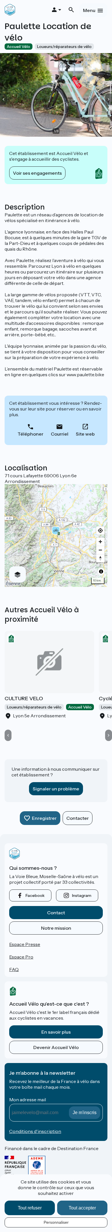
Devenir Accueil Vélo (56, 1047)
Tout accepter (82, 1207)
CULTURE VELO (24, 698)
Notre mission (56, 928)
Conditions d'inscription (35, 1131)
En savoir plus (56, 1032)
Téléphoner (30, 434)
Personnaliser (56, 1222)
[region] (56, 535)
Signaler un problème (56, 789)
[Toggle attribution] (101, 571)
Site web (85, 434)
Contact (56, 912)
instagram (81, 895)
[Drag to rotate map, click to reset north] (100, 558)
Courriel (59, 434)
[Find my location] (100, 530)
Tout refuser (30, 1207)
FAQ (14, 969)
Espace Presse (24, 944)
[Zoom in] (100, 542)
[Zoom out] (100, 550)
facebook (35, 895)
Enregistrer (44, 818)
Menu (89, 10)
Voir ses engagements (37, 173)
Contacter (77, 818)
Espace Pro (21, 957)
